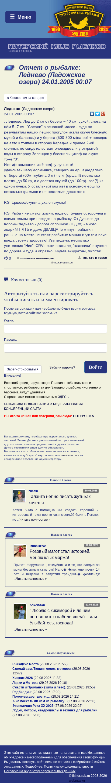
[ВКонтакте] (92, 112)
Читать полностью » (34, 519)
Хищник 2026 (22, 678)
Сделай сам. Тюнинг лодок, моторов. (42, 669)
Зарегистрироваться (23, 369)
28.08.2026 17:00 (47, 692)
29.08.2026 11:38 (47, 678)
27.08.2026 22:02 (68, 706)
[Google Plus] (103, 112)
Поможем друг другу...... (31, 696)
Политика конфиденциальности (68, 766)
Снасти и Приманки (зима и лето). (39, 687)
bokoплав (37, 605)
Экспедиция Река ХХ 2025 (33, 706)
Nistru (33, 491)
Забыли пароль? (62, 367)
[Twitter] (97, 112)
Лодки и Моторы (25, 683)
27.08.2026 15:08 (26, 715)
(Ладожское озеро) (29, 108)
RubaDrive (38, 546)
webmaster (77, 780)
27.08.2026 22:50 (81, 701)
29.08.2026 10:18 (53, 683)
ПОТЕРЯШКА (83, 416)
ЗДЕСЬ (63, 397)
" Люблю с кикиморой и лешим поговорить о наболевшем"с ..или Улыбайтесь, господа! (63, 616)
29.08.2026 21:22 (54, 664)
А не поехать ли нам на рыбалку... (39, 701)
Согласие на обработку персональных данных (39, 771)
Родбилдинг (22, 692)
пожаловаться (63, 262)
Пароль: (10, 340)
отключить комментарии (37, 258)
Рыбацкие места (25, 664)
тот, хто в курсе (94, 258)
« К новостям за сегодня (25, 98)
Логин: (9, 320)
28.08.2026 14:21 (65, 696)
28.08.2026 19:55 (81, 687)
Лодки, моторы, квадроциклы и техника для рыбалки (54, 710)
